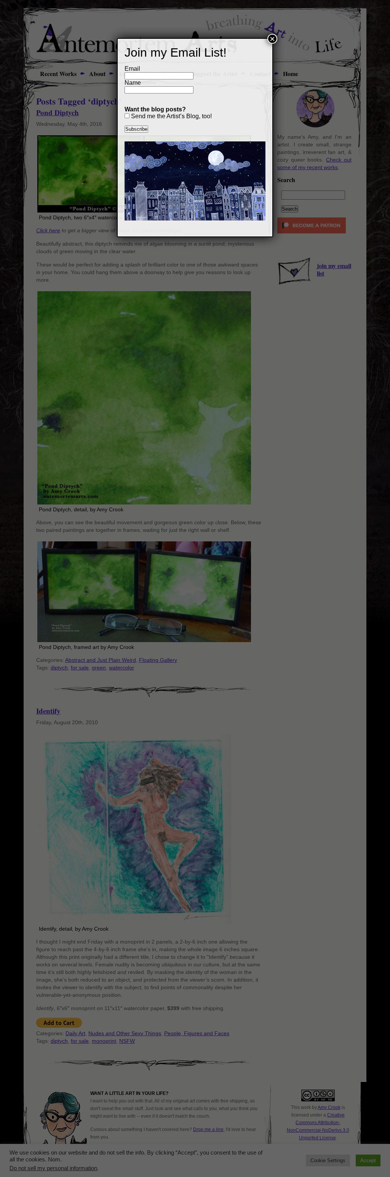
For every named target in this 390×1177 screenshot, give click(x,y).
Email (132, 68)
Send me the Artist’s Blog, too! (170, 116)
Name (133, 82)
